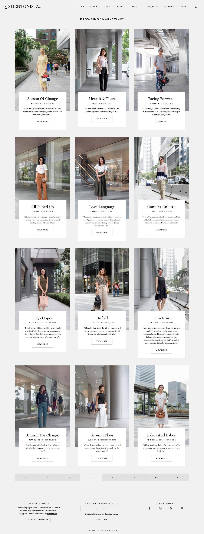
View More (42, 122)
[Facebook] (149, 508)
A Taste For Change (42, 435)
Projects (152, 7)
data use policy (111, 514)
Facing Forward (161, 98)
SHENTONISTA (22, 7)
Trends (136, 7)
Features (169, 7)
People (121, 7)
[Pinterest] (171, 508)
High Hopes (42, 318)
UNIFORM (52, 514)
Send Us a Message (38, 520)
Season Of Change (42, 98)
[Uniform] (181, 508)
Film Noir (161, 318)
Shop (107, 7)
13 (156, 477)
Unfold (102, 318)
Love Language (102, 207)
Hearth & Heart (102, 98)
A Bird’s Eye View (88, 7)
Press (184, 7)
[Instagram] (160, 508)
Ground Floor (102, 435)
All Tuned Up (42, 207)
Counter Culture (161, 207)
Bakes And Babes (161, 435)
